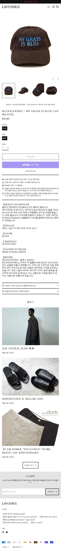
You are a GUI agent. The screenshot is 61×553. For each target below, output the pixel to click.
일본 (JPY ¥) (17, 547)
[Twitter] (7, 532)
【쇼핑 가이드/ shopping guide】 (13, 514)
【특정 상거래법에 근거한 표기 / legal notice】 (18, 520)
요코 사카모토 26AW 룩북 (18, 348)
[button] (53, 7)
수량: (4, 144)
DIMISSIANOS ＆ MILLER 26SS (22, 398)
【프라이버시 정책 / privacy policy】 (15, 522)
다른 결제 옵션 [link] (30, 171)
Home (8, 104)
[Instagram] (3, 532)
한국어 (5, 547)
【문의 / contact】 (36, 522)
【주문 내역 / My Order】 (48, 517)
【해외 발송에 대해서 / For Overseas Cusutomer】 (19, 517)
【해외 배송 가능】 (30, 2)
